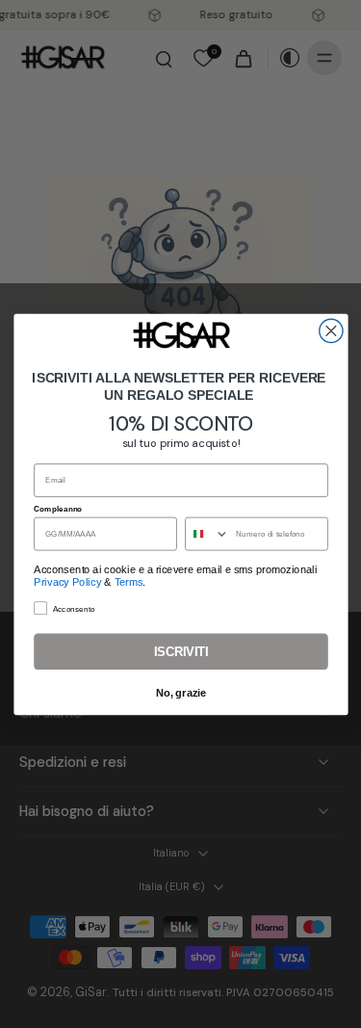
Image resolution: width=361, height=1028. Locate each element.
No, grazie (180, 693)
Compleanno (58, 508)
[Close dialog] (330, 330)
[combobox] (206, 533)
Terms (128, 581)
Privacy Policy (67, 581)
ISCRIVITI (180, 651)
